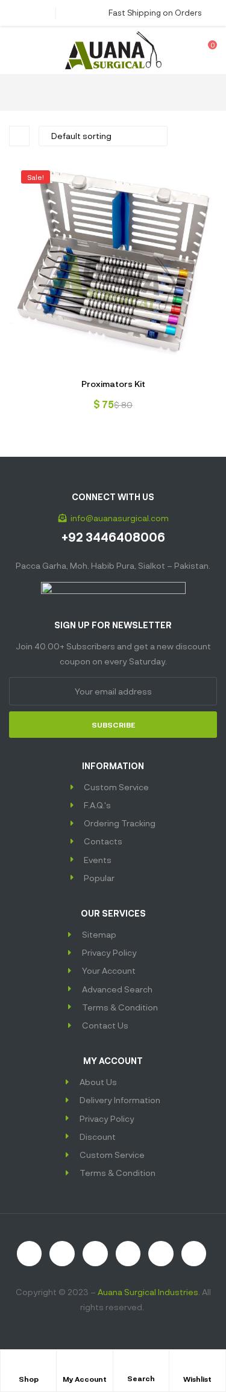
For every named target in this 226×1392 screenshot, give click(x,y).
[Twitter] (95, 1253)
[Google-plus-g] (161, 1253)
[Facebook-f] (62, 1253)
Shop (29, 1379)
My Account (85, 1379)
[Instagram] (29, 1253)
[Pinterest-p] (194, 1253)
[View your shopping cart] (204, 50)
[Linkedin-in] (128, 1253)
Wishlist (197, 1379)
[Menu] (14, 50)
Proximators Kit (113, 384)
